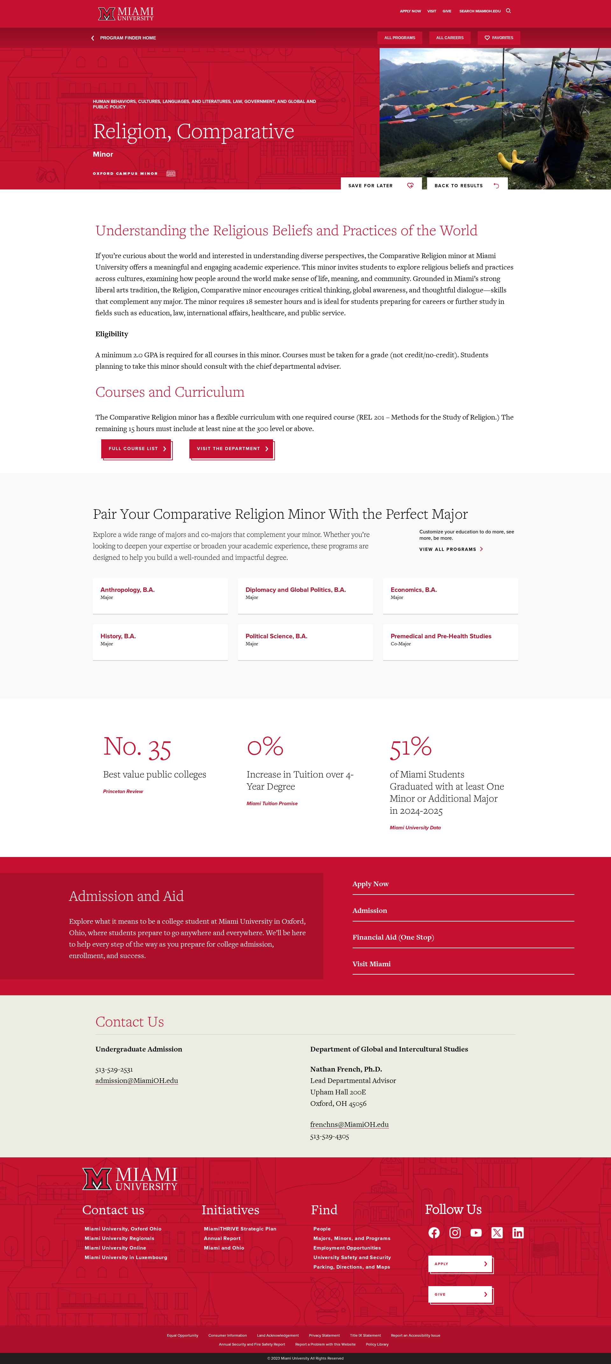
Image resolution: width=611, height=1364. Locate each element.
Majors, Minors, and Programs (352, 1238)
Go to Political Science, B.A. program (305, 642)
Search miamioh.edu (480, 11)
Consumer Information (227, 1335)
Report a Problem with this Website (325, 1344)
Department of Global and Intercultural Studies (389, 1049)
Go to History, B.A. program (160, 642)
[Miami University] (130, 1179)
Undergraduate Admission (138, 1049)
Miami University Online (115, 1248)
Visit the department (228, 448)
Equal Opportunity (182, 1335)
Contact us (113, 1209)
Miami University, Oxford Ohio (123, 1229)
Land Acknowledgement (278, 1335)
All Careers (450, 38)
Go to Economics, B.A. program (450, 596)
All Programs (399, 38)
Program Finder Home (128, 37)
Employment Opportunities (347, 1248)
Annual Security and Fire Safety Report (252, 1344)
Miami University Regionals (120, 1238)
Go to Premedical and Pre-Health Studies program (450, 642)
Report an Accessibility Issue (415, 1335)
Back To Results (459, 185)
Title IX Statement (365, 1335)
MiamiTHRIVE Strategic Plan (240, 1229)
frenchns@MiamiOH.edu (349, 1124)
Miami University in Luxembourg (126, 1257)
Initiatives (230, 1209)
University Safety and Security (352, 1257)
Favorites (502, 37)
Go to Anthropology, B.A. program (160, 596)
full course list (133, 448)
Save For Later (370, 185)
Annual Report (222, 1238)
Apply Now (371, 884)
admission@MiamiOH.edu (136, 1080)
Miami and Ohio (224, 1248)
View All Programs (447, 549)
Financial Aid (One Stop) (393, 937)
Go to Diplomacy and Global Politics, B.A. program (305, 596)
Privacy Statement (324, 1335)
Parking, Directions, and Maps (351, 1267)
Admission (370, 910)
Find (324, 1209)
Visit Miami (372, 964)
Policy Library (377, 1344)
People (322, 1229)
